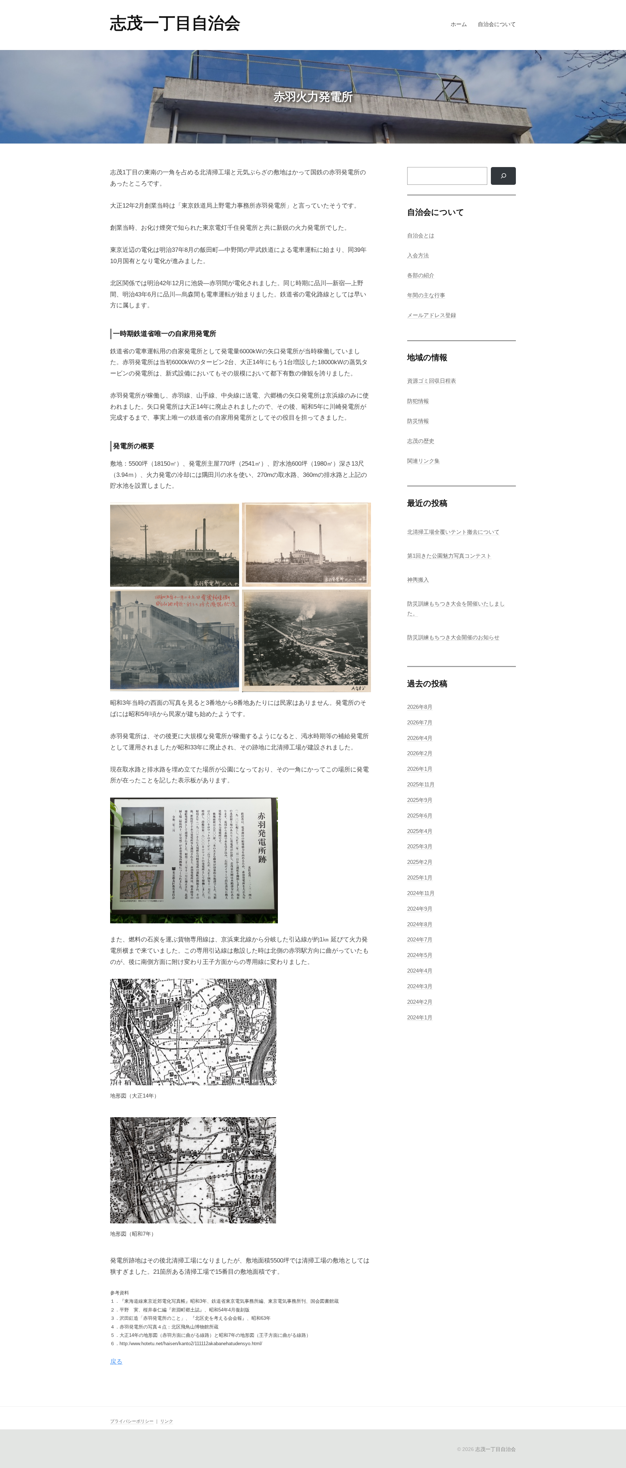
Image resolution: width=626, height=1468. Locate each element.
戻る (116, 1361)
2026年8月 (420, 707)
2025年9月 (420, 800)
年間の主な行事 (426, 295)
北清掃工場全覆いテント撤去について (453, 532)
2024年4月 (420, 971)
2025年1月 (420, 877)
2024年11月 (421, 893)
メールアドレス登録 (431, 315)
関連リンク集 (423, 461)
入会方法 (418, 255)
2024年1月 (420, 1017)
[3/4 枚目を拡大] (229, 599)
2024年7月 (420, 939)
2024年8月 (420, 924)
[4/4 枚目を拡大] (361, 599)
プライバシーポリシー (132, 1421)
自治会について (497, 24)
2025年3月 (420, 846)
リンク (166, 1421)
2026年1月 (420, 769)
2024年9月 (420, 909)
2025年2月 (420, 862)
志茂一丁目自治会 (175, 23)
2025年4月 (420, 831)
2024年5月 (420, 955)
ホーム (459, 24)
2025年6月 (420, 815)
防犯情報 (418, 401)
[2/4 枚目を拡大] (361, 512)
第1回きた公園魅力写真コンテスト (449, 556)
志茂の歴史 (420, 441)
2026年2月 (420, 753)
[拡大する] (268, 807)
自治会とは (420, 235)
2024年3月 (420, 986)
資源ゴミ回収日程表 (431, 381)
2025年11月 (421, 784)
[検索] (503, 175)
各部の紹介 (420, 275)
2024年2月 (420, 1002)
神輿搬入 (418, 580)
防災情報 (418, 421)
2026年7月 (420, 722)
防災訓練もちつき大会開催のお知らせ (453, 637)
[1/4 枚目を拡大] (229, 512)
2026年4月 (420, 738)
